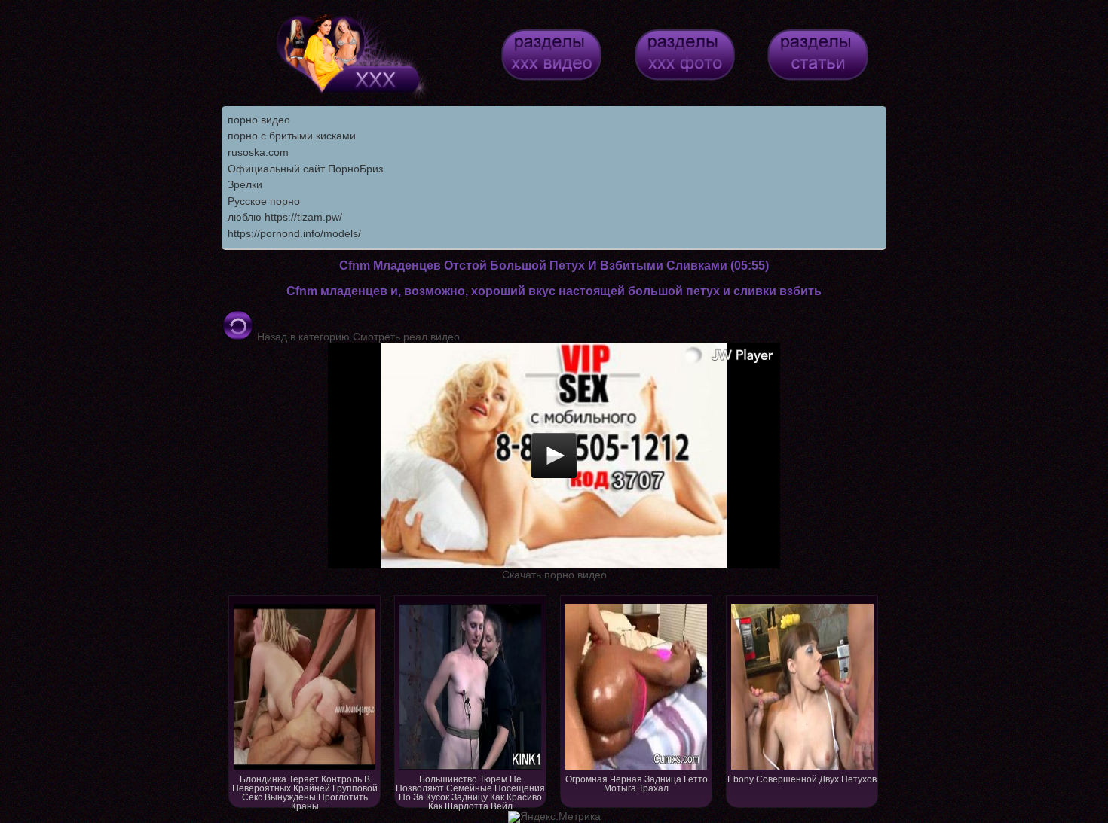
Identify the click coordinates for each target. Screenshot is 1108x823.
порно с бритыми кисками (292, 136)
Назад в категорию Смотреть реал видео (357, 337)
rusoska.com (258, 152)
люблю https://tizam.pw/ (285, 217)
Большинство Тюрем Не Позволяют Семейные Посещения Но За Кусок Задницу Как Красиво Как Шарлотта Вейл (470, 791)
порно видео (259, 120)
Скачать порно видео (554, 574)
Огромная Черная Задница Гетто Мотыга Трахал (636, 784)
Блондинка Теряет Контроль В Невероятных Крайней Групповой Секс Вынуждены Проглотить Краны (305, 791)
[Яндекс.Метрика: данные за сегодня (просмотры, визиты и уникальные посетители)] (554, 817)
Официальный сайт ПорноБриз (305, 169)
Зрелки (245, 184)
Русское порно (264, 201)
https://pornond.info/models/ (294, 233)
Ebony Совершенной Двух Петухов (802, 779)
